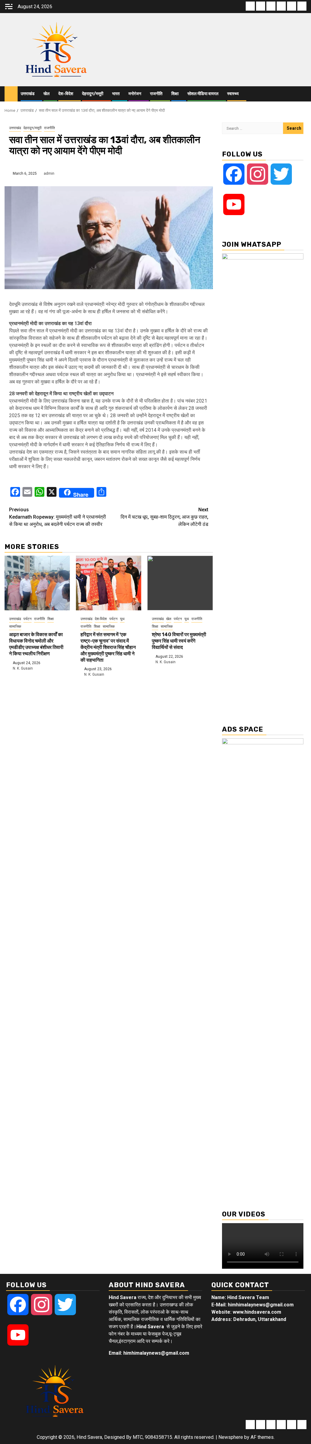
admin (49, 173)
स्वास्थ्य (233, 93)
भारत (116, 93)
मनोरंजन (134, 93)
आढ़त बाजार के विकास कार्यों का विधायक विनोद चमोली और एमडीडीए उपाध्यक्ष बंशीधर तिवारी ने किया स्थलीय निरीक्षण (36, 644)
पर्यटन (27, 619)
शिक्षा (175, 93)
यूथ (122, 619)
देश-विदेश (65, 93)
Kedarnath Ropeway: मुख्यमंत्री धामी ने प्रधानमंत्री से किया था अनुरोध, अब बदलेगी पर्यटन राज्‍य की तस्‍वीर (57, 517)
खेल (46, 93)
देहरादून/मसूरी (92, 93)
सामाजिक (15, 626)
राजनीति (156, 93)
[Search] (302, 94)
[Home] (11, 93)
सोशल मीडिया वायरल (202, 93)
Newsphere (230, 1437)
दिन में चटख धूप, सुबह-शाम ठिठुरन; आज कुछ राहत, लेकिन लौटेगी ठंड (164, 517)
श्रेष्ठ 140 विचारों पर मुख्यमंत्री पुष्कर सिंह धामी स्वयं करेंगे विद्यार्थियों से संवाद (179, 641)
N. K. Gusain (23, 668)
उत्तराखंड (28, 93)
